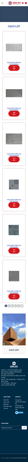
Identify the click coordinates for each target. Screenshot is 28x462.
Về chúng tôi (19, 405)
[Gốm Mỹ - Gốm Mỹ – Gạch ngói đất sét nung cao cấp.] (14, 3)
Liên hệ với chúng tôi (20, 402)
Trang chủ (18, 400)
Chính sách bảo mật (19, 408)
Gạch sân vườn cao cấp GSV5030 (14, 292)
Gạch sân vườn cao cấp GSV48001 (14, 109)
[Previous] (1, 334)
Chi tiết (14, 68)
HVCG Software (22, 458)
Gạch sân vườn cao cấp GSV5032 (14, 200)
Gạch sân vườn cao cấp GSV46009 (14, 154)
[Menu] (2, 3)
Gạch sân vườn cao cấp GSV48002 (14, 63)
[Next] (26, 334)
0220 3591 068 (10, 385)
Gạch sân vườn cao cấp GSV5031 (14, 246)
